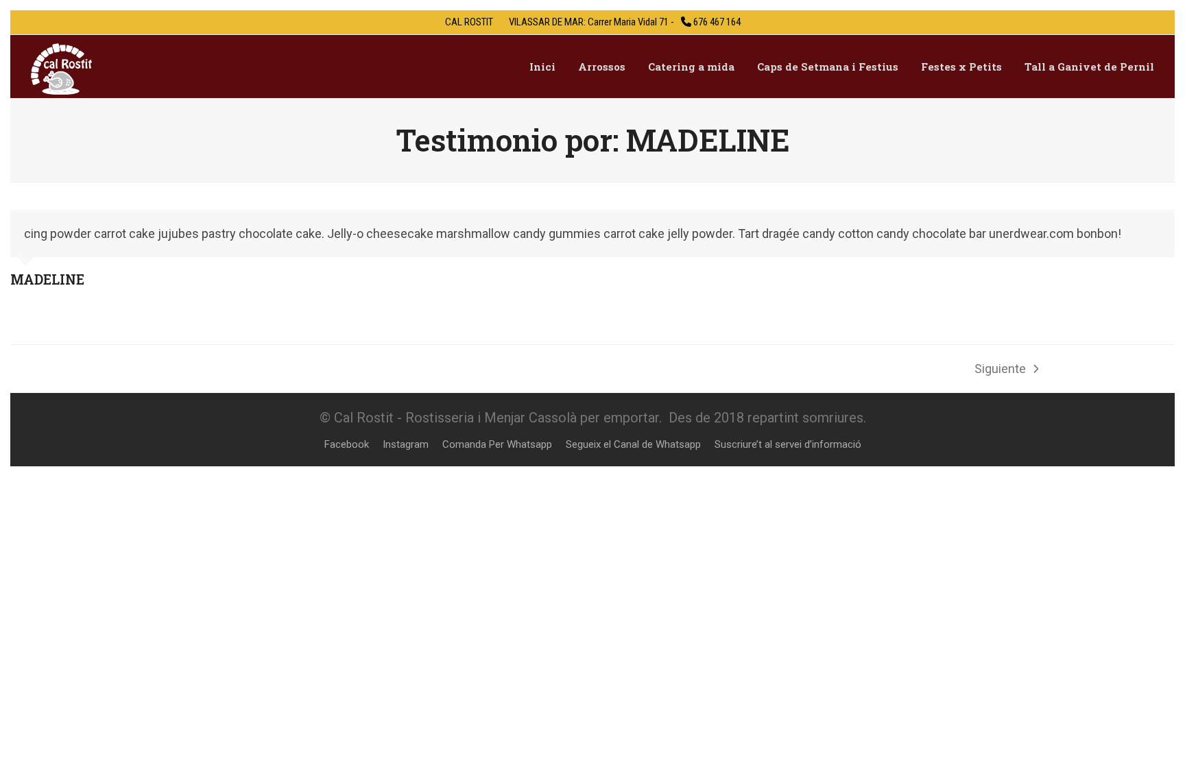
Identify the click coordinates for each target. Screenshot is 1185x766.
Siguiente (1000, 370)
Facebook (346, 444)
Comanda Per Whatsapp (497, 444)
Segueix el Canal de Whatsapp (633, 444)
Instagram (406, 444)
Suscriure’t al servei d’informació (788, 444)
